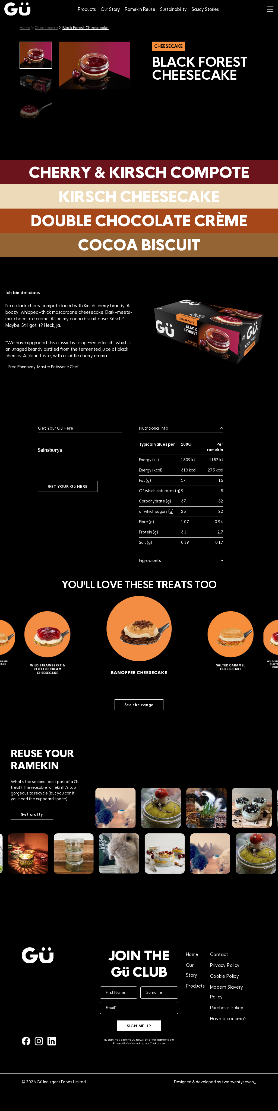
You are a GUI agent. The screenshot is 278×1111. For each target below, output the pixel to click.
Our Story (110, 9)
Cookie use (157, 1043)
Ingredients (150, 560)
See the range (139, 705)
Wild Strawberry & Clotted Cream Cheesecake (239, 668)
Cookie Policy (224, 976)
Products (87, 9)
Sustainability (173, 9)
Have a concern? (228, 1018)
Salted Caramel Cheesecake (156, 674)
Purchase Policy (226, 1007)
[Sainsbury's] (50, 450)
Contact (219, 954)
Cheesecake (46, 27)
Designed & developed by (215, 1081)
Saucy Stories (205, 9)
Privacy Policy (122, 1043)
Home (25, 27)
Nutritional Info (153, 428)
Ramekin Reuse (140, 9)
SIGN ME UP (139, 1026)
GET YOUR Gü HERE (68, 486)
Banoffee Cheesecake (57, 666)
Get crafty (32, 814)
